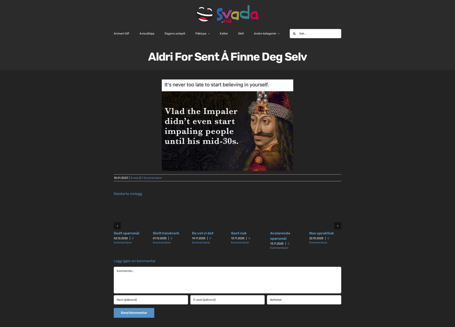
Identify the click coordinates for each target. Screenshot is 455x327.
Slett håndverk (166, 233)
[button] (117, 225)
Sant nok (239, 233)
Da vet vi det (202, 233)
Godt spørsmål (126, 233)
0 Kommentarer (151, 177)
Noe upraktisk (321, 233)
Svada (134, 177)
